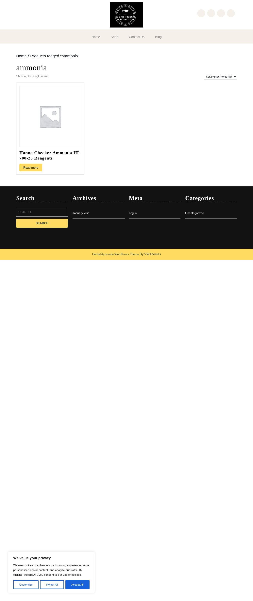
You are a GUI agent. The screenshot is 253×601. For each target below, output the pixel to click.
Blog (158, 37)
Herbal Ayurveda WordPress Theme (115, 254)
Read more (30, 167)
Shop (114, 37)
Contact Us (136, 37)
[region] (51, 572)
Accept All (77, 584)
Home (96, 37)
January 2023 (81, 213)
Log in (133, 213)
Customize (26, 584)
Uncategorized (194, 213)
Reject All (52, 584)
